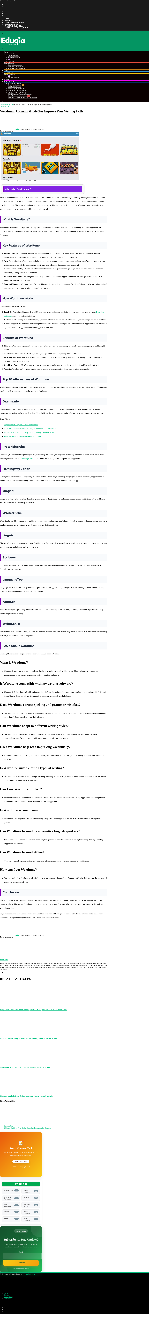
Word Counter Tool (11, 24)
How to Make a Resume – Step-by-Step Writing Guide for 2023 (29, 432)
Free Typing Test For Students (17, 90)
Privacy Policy (8, 1297)
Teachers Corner (9, 81)
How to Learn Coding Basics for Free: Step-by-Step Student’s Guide (28, 1038)
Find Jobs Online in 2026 (16, 67)
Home (7, 19)
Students (11, 61)
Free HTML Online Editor (14, 26)
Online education (9, 74)
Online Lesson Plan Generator (15, 22)
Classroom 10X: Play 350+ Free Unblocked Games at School (25, 1067)
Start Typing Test (21, 1161)
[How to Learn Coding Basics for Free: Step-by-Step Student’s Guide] (20, 1034)
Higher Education (13, 77)
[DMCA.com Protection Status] (15, 1290)
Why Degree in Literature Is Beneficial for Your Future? (25, 436)
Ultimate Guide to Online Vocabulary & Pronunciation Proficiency (30, 429)
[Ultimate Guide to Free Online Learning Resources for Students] (20, 1092)
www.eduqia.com (29, 1274)
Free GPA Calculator (16, 85)
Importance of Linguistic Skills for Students (21, 425)
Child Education (13, 56)
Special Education (14, 57)
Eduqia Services (9, 63)
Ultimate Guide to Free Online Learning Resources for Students (26, 1096)
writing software (28, 458)
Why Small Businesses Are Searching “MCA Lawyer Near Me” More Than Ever (33, 1010)
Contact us (7, 1298)
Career (6, 70)
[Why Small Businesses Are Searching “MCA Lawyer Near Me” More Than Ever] (20, 1006)
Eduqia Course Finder (15, 65)
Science (6, 79)
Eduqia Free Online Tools (12, 83)
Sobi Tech (18, 129)
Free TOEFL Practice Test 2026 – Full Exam (22, 98)
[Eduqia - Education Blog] (12, 45)
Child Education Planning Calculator (18, 28)
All (9, 59)
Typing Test (9, 20)
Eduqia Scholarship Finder (16, 68)
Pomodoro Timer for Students (19, 96)
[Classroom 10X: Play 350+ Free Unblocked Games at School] (20, 1063)
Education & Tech (10, 54)
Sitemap (6, 1295)
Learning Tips (8, 72)
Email (21, 1252)
